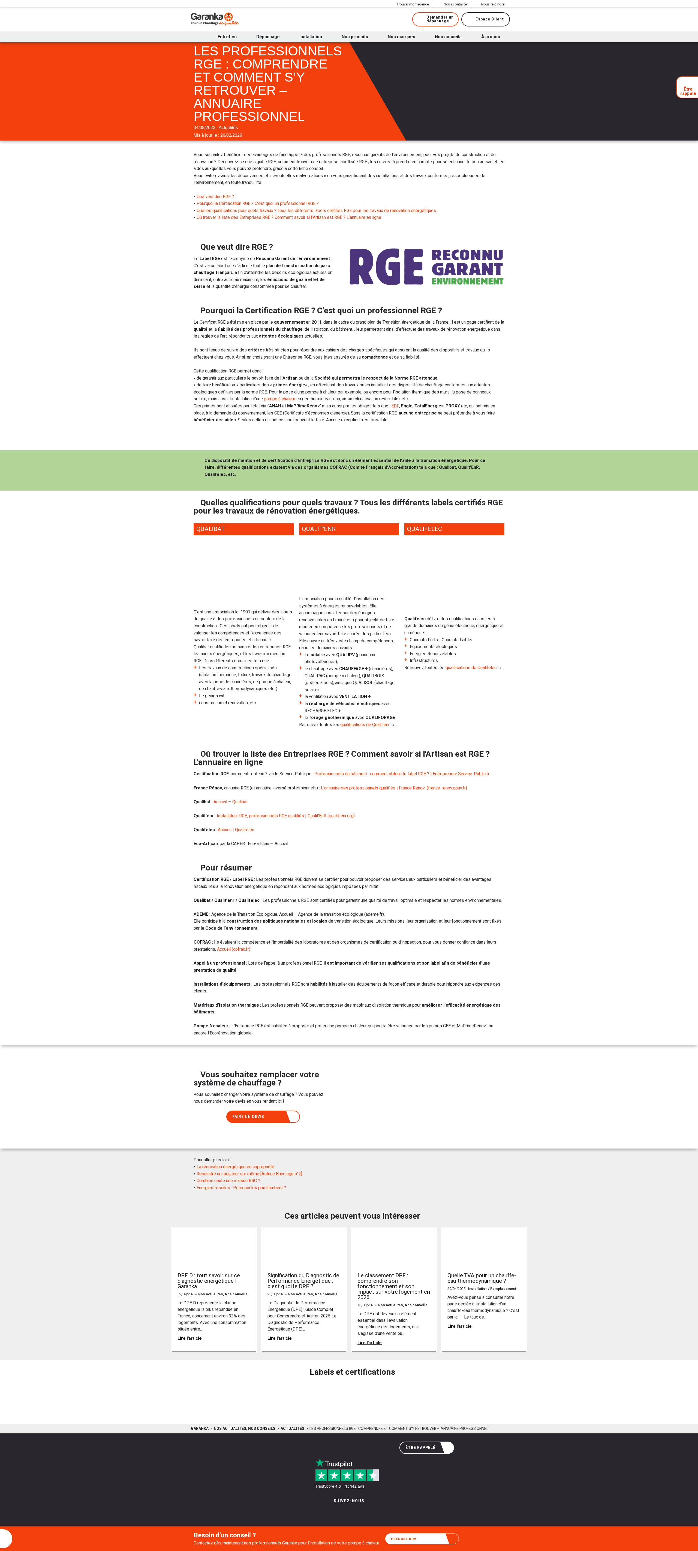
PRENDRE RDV (403, 1539)
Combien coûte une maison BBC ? (228, 1180)
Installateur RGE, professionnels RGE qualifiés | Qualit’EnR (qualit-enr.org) (286, 816)
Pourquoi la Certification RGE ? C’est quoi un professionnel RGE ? (258, 203)
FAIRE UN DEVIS (248, 1117)
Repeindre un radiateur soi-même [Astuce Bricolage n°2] (249, 1174)
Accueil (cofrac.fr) (233, 949)
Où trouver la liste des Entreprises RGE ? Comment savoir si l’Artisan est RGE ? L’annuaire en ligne (289, 217)
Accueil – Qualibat (230, 802)
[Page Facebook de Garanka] (347, 1512)
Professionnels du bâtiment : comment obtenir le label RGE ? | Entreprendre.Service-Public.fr (401, 774)
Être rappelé (420, 1448)
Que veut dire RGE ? (215, 196)
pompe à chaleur (279, 399)
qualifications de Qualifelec (471, 667)
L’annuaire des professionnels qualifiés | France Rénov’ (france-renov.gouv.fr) (394, 788)
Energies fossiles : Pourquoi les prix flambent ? (241, 1188)
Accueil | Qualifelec (236, 830)
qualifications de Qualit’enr (365, 724)
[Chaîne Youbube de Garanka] (364, 1512)
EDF (395, 406)
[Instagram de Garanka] (332, 1512)
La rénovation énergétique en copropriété (235, 1167)
